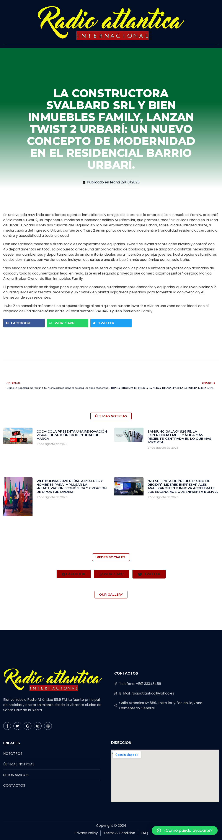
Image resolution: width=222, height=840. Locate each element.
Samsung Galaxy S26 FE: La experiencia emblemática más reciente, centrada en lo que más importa (179, 436)
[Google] (27, 726)
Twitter (151, 574)
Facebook (75, 574)
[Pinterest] (48, 726)
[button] (24, 323)
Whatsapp (113, 574)
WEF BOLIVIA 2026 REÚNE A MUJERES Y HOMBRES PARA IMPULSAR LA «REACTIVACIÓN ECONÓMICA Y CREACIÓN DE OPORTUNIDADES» (71, 486)
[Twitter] (17, 726)
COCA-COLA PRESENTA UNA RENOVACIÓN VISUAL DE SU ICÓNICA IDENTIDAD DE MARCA (71, 435)
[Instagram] (38, 726)
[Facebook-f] (7, 726)
